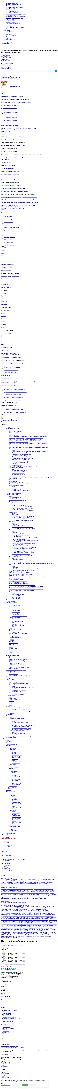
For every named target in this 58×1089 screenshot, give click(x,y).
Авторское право (10, 39)
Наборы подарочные (6, 232)
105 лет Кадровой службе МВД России (20, 929)
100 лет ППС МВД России (11, 925)
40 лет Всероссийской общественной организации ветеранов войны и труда (22, 157)
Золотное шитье (10, 20)
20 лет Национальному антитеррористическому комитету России (19, 202)
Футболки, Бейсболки (7, 333)
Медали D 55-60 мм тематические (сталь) (15, 412)
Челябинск (9, 845)
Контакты (6, 1031)
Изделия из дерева (6, 350)
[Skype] (13, 969)
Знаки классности (10, 15)
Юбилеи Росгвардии (17, 559)
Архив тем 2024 (13, 902)
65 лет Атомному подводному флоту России (32, 936)
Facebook (7, 863)
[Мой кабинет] (1, 422)
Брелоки (3, 299)
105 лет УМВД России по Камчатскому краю (24, 917)
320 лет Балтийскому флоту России (46, 920)
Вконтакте (8, 865)
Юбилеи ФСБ (15, 524)
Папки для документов (7, 264)
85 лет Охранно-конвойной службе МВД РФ (43, 918)
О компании (9, 31)
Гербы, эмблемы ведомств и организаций (12, 363)
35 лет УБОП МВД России (10, 933)
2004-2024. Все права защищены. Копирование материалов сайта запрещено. (12, 1046)
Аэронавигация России (10, 910)
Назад (7, 426)
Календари (4, 304)
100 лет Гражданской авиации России (21, 909)
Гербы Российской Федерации (12, 367)
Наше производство (11, 33)
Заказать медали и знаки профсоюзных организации (16, 102)
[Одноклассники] (3, 969)
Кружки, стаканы (5, 310)
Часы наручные (8, 216)
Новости (8, 38)
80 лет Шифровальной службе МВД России (26, 914)
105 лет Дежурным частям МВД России (33, 912)
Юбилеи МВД (15, 504)
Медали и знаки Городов (10, 120)
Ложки (2, 344)
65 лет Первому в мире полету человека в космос (14, 191)
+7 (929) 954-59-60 (5, 66)
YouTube (7, 868)
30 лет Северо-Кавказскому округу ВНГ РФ (12, 906)
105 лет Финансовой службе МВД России (14, 924)
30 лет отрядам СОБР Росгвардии (30, 926)
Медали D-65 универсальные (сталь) (13, 394)
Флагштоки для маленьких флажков (11, 357)
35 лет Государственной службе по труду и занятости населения (19, 197)
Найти (2, 1087)
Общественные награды (12, 12)
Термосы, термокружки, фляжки (10, 276)
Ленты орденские (10, 22)
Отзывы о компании (8, 1028)
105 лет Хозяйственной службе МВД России (15, 922)
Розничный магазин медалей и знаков (13, 1020)
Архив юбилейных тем (18, 594)
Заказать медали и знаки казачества (11, 91)
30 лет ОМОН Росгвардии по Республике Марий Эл (30, 908)
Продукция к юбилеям (12, 6)
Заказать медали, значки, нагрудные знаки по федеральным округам (30, 451)
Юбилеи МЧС (15, 567)
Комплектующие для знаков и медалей (16, 24)
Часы (2, 212)
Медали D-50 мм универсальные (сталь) (14, 389)
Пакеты (3, 327)
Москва (8, 846)
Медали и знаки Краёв (10, 115)
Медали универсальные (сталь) (9, 385)
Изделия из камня (6, 287)
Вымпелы (3, 321)
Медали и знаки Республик (11, 112)
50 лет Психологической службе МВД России (36, 935)
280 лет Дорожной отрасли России (10, 174)
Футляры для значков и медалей (14, 18)
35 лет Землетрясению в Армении (16, 935)
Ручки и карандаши (6, 270)
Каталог (8, 427)
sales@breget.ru (4, 56)
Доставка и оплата (8, 1040)
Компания (3, 1024)
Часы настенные (8, 219)
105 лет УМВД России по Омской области (27, 933)
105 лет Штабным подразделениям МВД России (31, 928)
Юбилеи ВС (15, 532)
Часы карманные (8, 224)
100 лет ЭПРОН (48, 936)
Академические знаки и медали (11, 1018)
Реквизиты (9, 37)
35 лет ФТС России (6, 162)
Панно (2, 253)
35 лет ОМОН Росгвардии (27, 930)
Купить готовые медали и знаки (14, 4)
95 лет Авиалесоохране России (9, 179)
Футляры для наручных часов (11, 227)
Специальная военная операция (14, 7)
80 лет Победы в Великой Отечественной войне (21, 898)
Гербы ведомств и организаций (12, 372)
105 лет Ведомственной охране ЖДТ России (13, 139)
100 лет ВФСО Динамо (43, 914)
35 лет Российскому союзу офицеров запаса (13, 145)
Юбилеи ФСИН (15, 515)
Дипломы (3, 293)
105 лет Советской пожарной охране (30, 916)
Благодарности (10, 34)
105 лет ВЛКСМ (38, 930)
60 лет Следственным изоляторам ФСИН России (42, 929)
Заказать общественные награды (10, 125)
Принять (25, 1085)
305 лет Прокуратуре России (9, 151)
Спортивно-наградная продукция (15, 27)
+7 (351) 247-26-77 (5, 60)
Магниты (3, 316)
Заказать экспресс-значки (18, 488)
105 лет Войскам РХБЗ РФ (42, 932)
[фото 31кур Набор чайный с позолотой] (14, 945)
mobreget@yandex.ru (6, 68)
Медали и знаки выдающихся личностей (12, 96)
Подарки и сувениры (11, 10)
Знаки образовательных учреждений (16, 14)
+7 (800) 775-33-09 (5, 55)
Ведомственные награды (12, 11)
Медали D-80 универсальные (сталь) (13, 400)
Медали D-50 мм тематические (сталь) (14, 409)
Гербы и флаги (10, 19)
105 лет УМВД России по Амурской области (31, 913)
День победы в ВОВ (6, 889)
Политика (6, 1035)
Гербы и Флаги (7, 1014)
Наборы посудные (8, 242)
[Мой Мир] (5, 969)
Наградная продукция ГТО (13, 23)
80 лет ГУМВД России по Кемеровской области (35, 906)
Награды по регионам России (9, 108)
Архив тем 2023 (21, 902)
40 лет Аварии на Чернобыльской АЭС (11, 185)
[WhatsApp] (11, 969)
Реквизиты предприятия (9, 1033)
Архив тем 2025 (5, 902)
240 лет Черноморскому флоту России (27, 920)
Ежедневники (4, 281)
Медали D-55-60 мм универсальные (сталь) (15, 392)
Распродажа (9, 26)
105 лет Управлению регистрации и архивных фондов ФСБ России (35, 925)
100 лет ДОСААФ (10, 8)
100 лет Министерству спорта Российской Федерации (17, 918)
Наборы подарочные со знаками (12, 247)
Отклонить (32, 1085)
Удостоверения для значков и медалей (16, 16)
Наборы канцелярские (10, 245)
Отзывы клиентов (11, 35)
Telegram (7, 867)
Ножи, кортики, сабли (7, 258)
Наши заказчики (10, 41)
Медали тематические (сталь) (9, 405)
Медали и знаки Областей (10, 117)
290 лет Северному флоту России (22, 921)
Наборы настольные (9, 239)
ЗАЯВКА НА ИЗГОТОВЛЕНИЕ (8, 79)
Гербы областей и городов (11, 370)
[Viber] (9, 969)
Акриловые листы (11, 28)
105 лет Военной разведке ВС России (26, 932)
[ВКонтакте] (1, 969)
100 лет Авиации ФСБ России (33, 924)
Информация (4, 1038)
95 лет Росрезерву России (8, 168)
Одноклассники (9, 870)
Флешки (3, 339)
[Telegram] (15, 969)
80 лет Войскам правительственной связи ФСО (28, 910)
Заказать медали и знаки (12, 3)
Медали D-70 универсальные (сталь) (13, 397)
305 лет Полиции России (37, 921)
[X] (7, 969)
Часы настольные (8, 222)
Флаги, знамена (5, 378)
